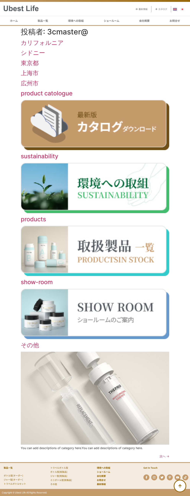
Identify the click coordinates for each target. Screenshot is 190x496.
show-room (37, 282)
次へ (164, 456)
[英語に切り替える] (175, 9)
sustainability (39, 156)
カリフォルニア (42, 42)
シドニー (33, 52)
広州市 (30, 83)
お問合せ (175, 21)
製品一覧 (43, 21)
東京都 (30, 63)
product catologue (47, 93)
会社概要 (144, 21)
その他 (30, 345)
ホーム (14, 21)
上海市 (30, 73)
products (33, 219)
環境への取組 (76, 21)
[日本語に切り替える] (182, 9)
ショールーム (111, 21)
